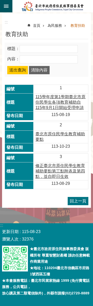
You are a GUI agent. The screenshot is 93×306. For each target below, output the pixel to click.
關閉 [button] (6, 6)
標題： (13, 48)
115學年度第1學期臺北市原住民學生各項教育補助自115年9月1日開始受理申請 (60, 102)
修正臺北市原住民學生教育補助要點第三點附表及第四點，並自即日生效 (60, 171)
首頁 (36, 25)
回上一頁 (78, 201)
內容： (13, 59)
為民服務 (55, 25)
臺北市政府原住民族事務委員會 (52, 6)
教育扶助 (78, 25)
